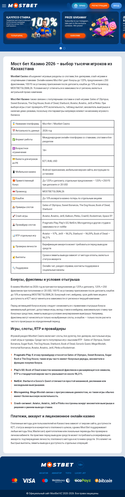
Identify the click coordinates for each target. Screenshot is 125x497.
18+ (80, 464)
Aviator (43, 473)
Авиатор (57, 473)
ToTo (68, 473)
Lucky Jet (80, 473)
